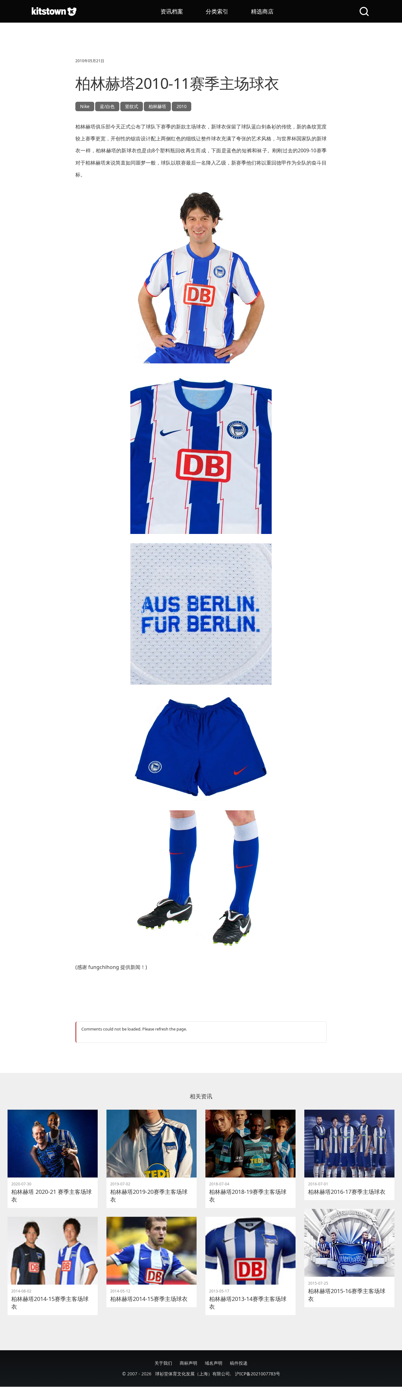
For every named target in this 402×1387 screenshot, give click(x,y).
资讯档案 (171, 11)
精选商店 (262, 11)
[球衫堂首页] (54, 11)
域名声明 (213, 1363)
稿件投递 (238, 1363)
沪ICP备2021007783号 (257, 1374)
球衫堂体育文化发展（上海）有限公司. (193, 1374)
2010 (182, 106)
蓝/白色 (107, 106)
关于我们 (163, 1363)
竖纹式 (131, 106)
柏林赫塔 (157, 106)
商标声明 (188, 1363)
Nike (85, 106)
